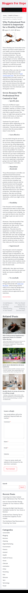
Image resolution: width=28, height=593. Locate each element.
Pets (4, 575)
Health (5, 555)
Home (4, 561)
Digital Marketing (8, 544)
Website (6, 454)
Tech (4, 580)
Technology (6, 583)
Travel (4, 586)
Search (5, 484)
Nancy (18, 30)
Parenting (6, 572)
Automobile (6, 533)
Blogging (5, 535)
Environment (6, 547)
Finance (5, 549)
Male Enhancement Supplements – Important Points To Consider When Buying (14, 337)
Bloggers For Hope (14, 3)
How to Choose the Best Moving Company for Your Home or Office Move (13, 503)
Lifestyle (5, 563)
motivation (6, 566)
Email (6, 448)
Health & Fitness (7, 297)
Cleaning (5, 541)
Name (6, 442)
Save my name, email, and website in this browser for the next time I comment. (13, 462)
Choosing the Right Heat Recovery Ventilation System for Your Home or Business (14, 510)
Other (4, 569)
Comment (7, 422)
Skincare (5, 577)
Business (5, 538)
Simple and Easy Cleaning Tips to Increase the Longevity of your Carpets (12, 516)
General (5, 552)
